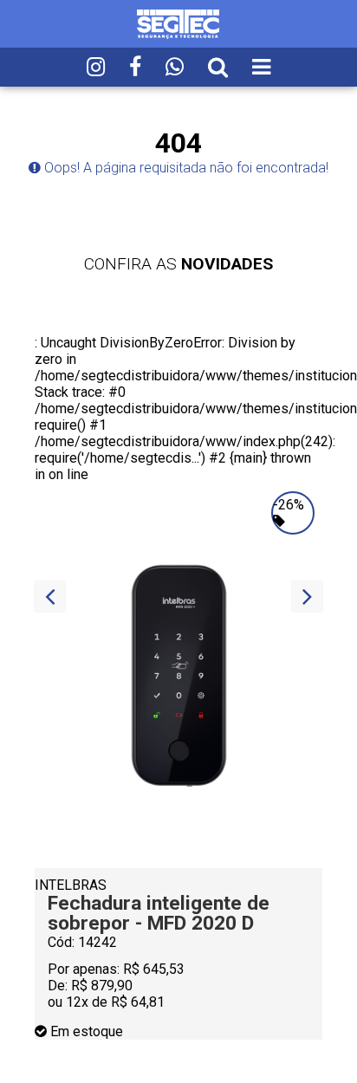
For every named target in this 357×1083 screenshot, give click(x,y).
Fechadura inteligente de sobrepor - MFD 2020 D (158, 913)
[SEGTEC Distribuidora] (178, 23)
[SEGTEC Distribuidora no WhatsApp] (174, 67)
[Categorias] (261, 67)
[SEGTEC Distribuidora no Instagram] (95, 67)
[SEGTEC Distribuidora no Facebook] (135, 67)
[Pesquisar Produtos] (218, 67)
